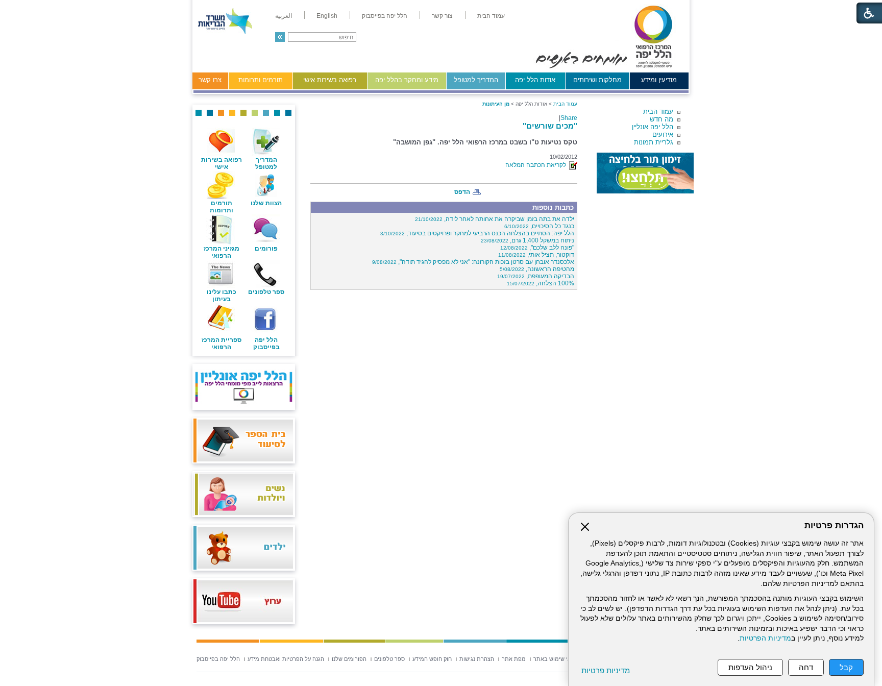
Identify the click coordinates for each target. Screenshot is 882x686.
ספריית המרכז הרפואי (221, 343)
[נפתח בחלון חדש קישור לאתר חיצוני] (645, 173)
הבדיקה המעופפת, (535, 276)
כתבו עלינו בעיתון (221, 295)
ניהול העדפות (750, 667)
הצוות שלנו (266, 203)
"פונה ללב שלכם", (537, 247)
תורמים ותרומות (260, 80)
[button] (280, 37)
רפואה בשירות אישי (329, 80)
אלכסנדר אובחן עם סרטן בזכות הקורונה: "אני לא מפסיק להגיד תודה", (473, 261)
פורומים (266, 248)
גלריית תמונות (653, 142)
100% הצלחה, (540, 283)
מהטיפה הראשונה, (537, 269)
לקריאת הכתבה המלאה (537, 164)
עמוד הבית (658, 111)
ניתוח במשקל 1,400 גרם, (527, 240)
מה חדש (661, 119)
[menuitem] (491, 15)
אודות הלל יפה (535, 80)
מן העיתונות (495, 104)
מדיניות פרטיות (605, 670)
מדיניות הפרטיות (765, 638)
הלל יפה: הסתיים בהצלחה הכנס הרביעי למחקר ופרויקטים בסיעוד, (477, 233)
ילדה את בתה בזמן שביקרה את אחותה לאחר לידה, (494, 219)
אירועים (662, 134)
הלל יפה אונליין (652, 127)
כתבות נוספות (553, 207)
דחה (806, 667)
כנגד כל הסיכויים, (539, 226)
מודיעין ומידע (659, 80)
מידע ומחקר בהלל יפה (406, 80)
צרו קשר (210, 80)
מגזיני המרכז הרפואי (221, 252)
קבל (846, 667)
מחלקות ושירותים (597, 80)
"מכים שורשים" (550, 125)
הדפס (462, 191)
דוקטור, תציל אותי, (536, 254)
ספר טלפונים (266, 292)
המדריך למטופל (476, 80)
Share (568, 117)
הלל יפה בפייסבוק (266, 343)
